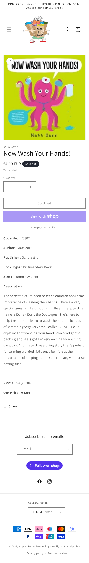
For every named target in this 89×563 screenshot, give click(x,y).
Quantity (9, 178)
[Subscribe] (67, 449)
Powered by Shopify (47, 546)
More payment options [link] (45, 227)
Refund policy (71, 546)
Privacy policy (34, 553)
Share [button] (13, 406)
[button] (9, 29)
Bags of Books (26, 546)
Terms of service (57, 553)
